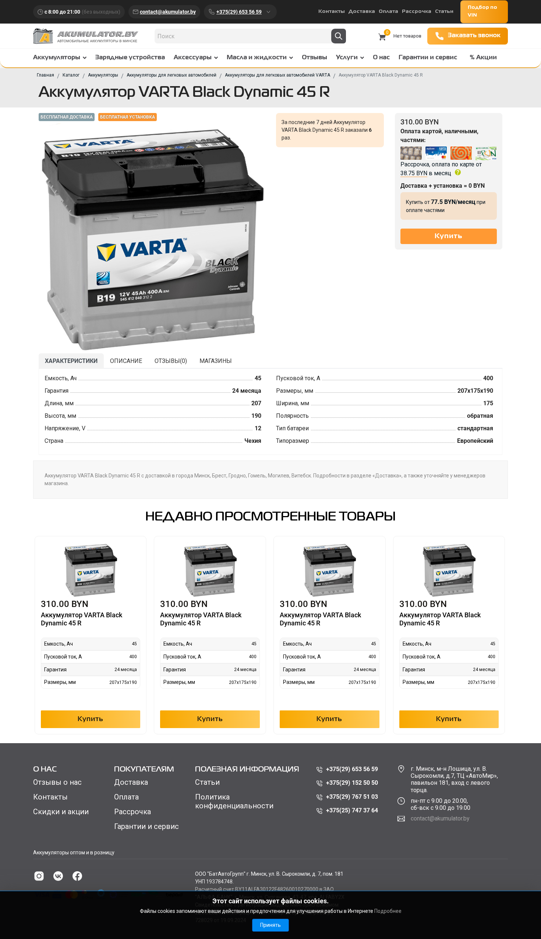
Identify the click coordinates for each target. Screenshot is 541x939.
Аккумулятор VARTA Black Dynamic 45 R (81, 619)
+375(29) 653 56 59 (239, 12)
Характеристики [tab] (71, 360)
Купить (90, 719)
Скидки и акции (61, 811)
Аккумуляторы (56, 57)
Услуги (347, 57)
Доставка (362, 12)
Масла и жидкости (257, 57)
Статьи (444, 12)
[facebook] (77, 876)
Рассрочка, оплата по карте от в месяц (441, 169)
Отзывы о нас (57, 782)
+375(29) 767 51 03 (352, 796)
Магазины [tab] (215, 360)
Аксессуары (193, 57)
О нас (381, 57)
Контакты (331, 12)
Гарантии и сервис (428, 57)
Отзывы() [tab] (171, 360)
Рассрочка (416, 12)
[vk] (58, 876)
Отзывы (314, 57)
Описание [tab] (126, 360)
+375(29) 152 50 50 (352, 782)
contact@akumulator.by (168, 12)
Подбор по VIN (482, 11)
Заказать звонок (474, 35)
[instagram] (39, 876)
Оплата (388, 12)
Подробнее (388, 911)
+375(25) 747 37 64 (352, 810)
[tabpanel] (270, 411)
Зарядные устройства (130, 57)
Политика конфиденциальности (234, 801)
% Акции (483, 57)
